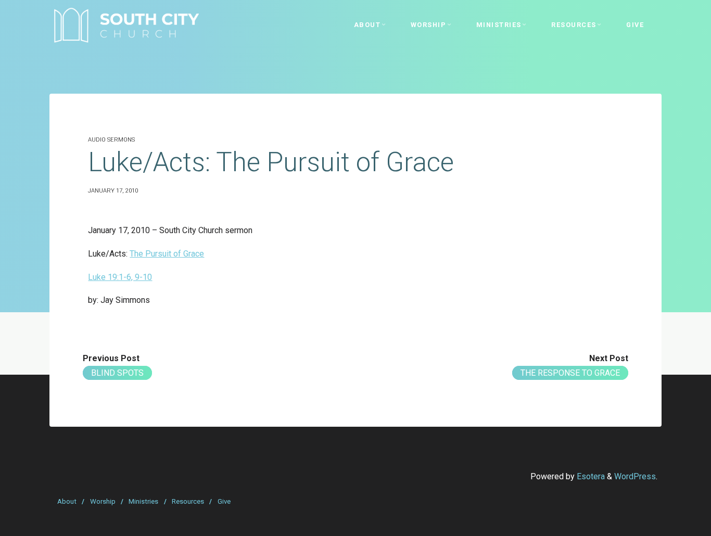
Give (224, 501)
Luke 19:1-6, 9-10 (120, 277)
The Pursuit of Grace (167, 254)
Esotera (590, 476)
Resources (188, 501)
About (67, 501)
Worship (103, 501)
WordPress (635, 476)
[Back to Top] (670, 521)
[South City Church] (126, 25)
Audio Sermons (111, 139)
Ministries (143, 501)
